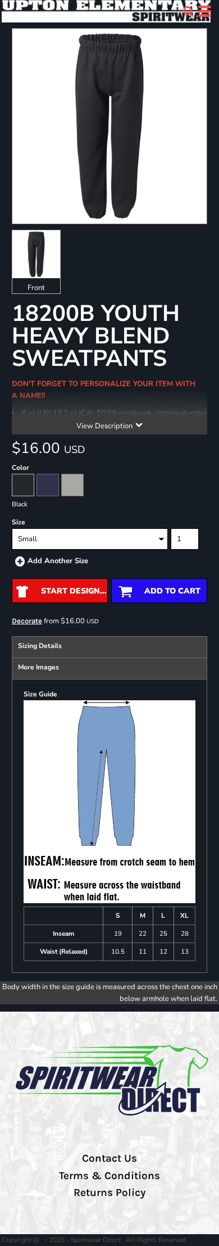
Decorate (27, 621)
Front (36, 288)
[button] (188, 11)
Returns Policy (109, 1192)
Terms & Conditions (109, 1176)
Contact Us (109, 1158)
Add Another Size (58, 561)
